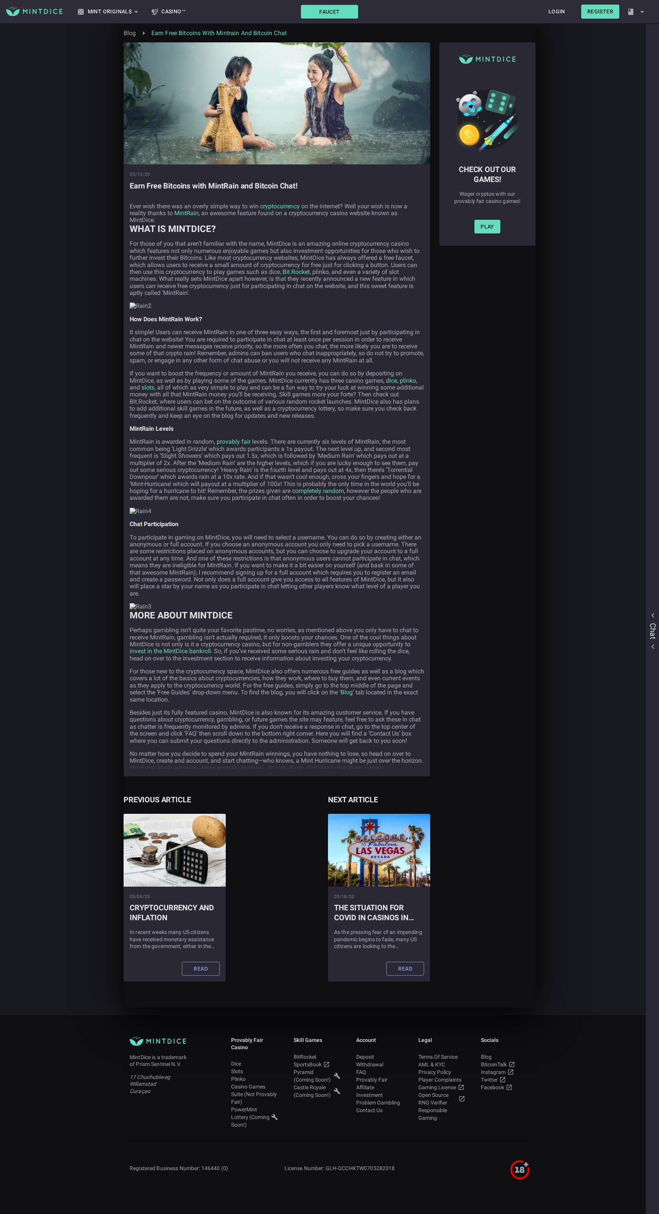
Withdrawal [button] (369, 1064)
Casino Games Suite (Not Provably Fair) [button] (254, 1094)
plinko (408, 380)
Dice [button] (236, 1064)
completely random (318, 490)
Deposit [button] (365, 1057)
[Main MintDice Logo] (34, 11)
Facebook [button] (492, 1087)
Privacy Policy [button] (434, 1072)
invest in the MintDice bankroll (170, 651)
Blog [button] (486, 1057)
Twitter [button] (489, 1080)
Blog (130, 33)
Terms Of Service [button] (438, 1057)
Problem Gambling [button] (378, 1103)
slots (147, 387)
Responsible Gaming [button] (432, 1114)
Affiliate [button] (365, 1087)
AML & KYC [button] (431, 1064)
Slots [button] (237, 1071)
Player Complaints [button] (439, 1080)
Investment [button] (369, 1095)
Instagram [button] (493, 1072)
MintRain (186, 213)
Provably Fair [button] (371, 1080)
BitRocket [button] (305, 1057)
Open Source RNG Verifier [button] (433, 1099)
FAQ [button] (361, 1072)
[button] (329, 12)
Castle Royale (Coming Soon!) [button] (312, 1091)
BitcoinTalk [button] (494, 1064)
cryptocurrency (280, 206)
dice (391, 380)
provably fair (234, 441)
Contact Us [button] (369, 1110)
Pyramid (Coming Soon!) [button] (312, 1076)
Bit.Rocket (296, 271)
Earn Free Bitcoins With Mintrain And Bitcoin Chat (219, 33)
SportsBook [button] (307, 1064)
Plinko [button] (238, 1079)
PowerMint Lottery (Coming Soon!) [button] (250, 1117)
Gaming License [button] (437, 1087)
